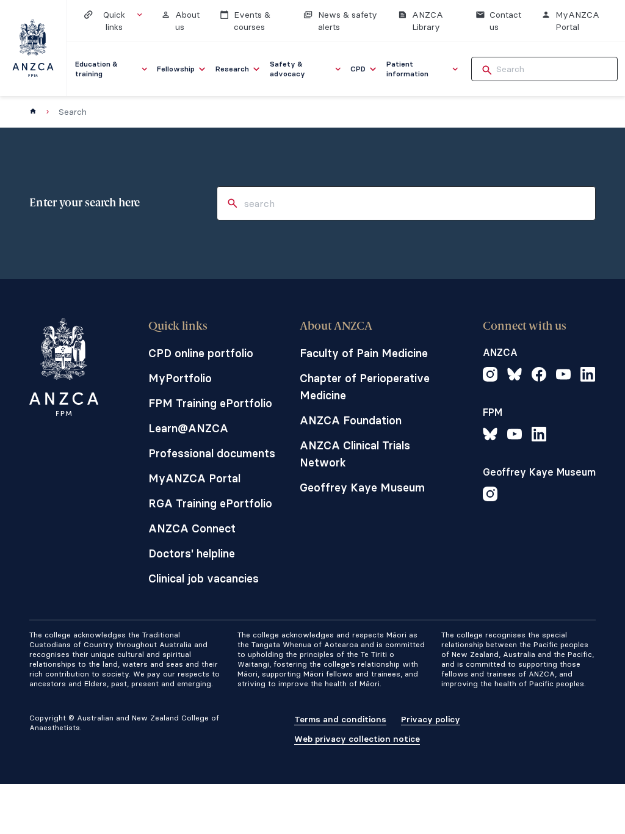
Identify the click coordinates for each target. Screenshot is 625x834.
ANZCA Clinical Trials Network (355, 454)
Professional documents (211, 453)
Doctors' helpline (191, 553)
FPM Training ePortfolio (210, 403)
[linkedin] (587, 376)
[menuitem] (112, 69)
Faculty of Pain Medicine (364, 353)
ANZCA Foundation (351, 420)
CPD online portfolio (200, 353)
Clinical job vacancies (203, 578)
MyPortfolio (180, 378)
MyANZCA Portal (194, 478)
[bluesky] (514, 376)
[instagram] (490, 376)
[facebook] (539, 376)
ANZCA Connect (192, 528)
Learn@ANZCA (188, 428)
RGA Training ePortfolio (210, 503)
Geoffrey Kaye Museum (362, 487)
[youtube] (563, 376)
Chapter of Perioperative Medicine (365, 386)
